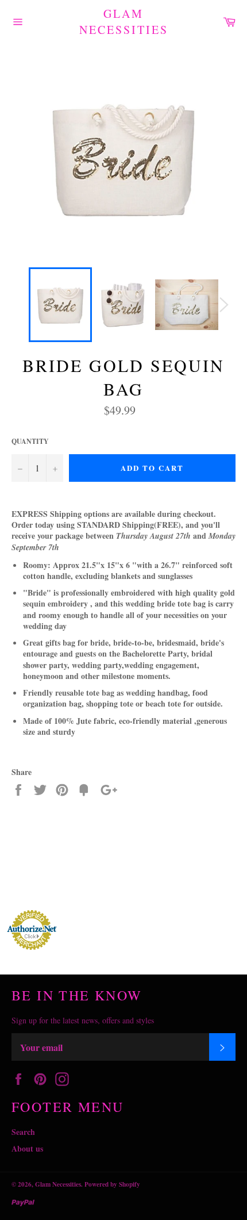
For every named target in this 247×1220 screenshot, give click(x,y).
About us (27, 1148)
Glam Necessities (123, 21)
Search (23, 1132)
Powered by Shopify (112, 1184)
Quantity (30, 441)
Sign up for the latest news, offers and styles (82, 1020)
